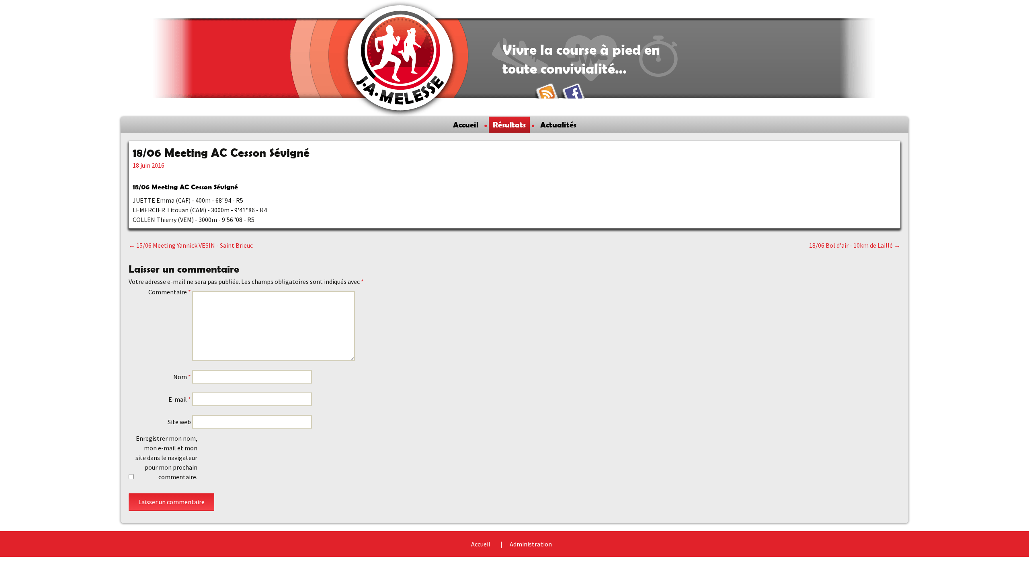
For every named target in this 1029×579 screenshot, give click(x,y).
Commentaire (169, 292)
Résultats (509, 124)
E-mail (179, 399)
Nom (182, 377)
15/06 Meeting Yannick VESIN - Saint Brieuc (191, 245)
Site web (179, 422)
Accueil (465, 124)
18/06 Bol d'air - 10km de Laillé (854, 245)
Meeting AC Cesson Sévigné (195, 187)
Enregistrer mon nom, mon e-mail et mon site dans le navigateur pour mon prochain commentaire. (166, 457)
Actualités (558, 124)
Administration (531, 544)
